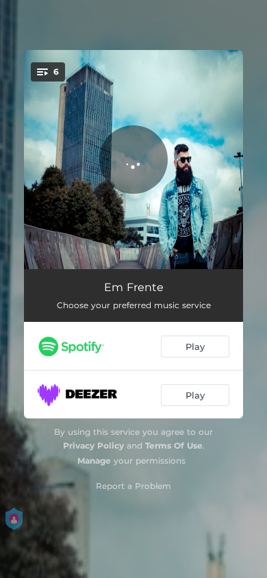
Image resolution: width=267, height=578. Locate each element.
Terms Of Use (174, 445)
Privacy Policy (93, 445)
